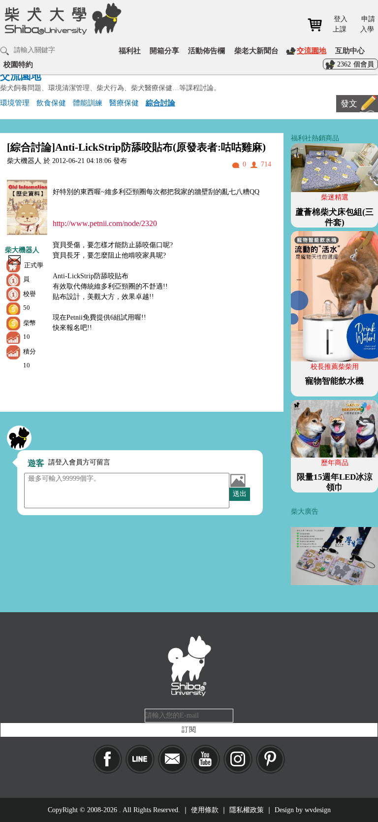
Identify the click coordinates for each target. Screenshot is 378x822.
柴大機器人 (22, 250)
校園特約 (18, 64)
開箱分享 (164, 50)
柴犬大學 (61, 25)
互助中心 (350, 50)
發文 (349, 103)
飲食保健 (51, 103)
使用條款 (205, 810)
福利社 (130, 50)
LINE (140, 759)
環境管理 (15, 103)
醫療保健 (124, 103)
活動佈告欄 (206, 50)
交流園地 (311, 50)
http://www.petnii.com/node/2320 (105, 223)
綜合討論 (160, 103)
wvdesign (318, 810)
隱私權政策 (246, 810)
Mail (172, 759)
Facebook (107, 759)
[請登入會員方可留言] (19, 438)
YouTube (205, 759)
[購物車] (318, 25)
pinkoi (270, 759)
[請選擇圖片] (237, 480)
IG (238, 759)
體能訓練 (87, 103)
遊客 (36, 463)
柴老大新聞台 (256, 50)
